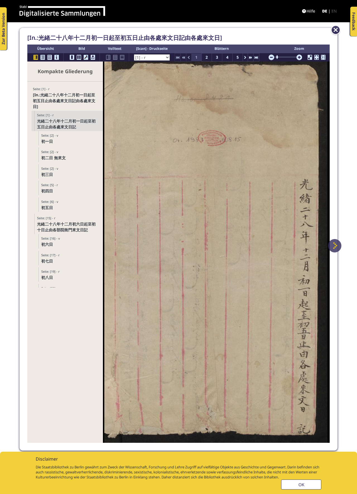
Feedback (353, 21)
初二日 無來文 (53, 157)
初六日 (47, 244)
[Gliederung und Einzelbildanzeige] (35, 57)
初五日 (47, 207)
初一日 (47, 141)
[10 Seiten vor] (251, 57)
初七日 (47, 261)
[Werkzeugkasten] (86, 57)
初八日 (47, 277)
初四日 (47, 190)
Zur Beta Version (3, 29)
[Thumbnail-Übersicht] (49, 57)
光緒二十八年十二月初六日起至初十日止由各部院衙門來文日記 (66, 226)
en (334, 11)
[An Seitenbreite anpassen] (316, 57)
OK (301, 484)
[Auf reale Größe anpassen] (323, 57)
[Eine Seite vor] (334, 245)
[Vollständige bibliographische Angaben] (56, 57)
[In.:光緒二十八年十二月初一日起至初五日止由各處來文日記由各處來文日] (64, 100)
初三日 (47, 174)
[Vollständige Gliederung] (42, 57)
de (324, 11)
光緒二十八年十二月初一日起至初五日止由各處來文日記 (66, 123)
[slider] (279, 57)
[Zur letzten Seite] (256, 57)
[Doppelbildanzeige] (79, 57)
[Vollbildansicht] (310, 57)
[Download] (93, 57)
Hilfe (311, 11)
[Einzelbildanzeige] (72, 57)
